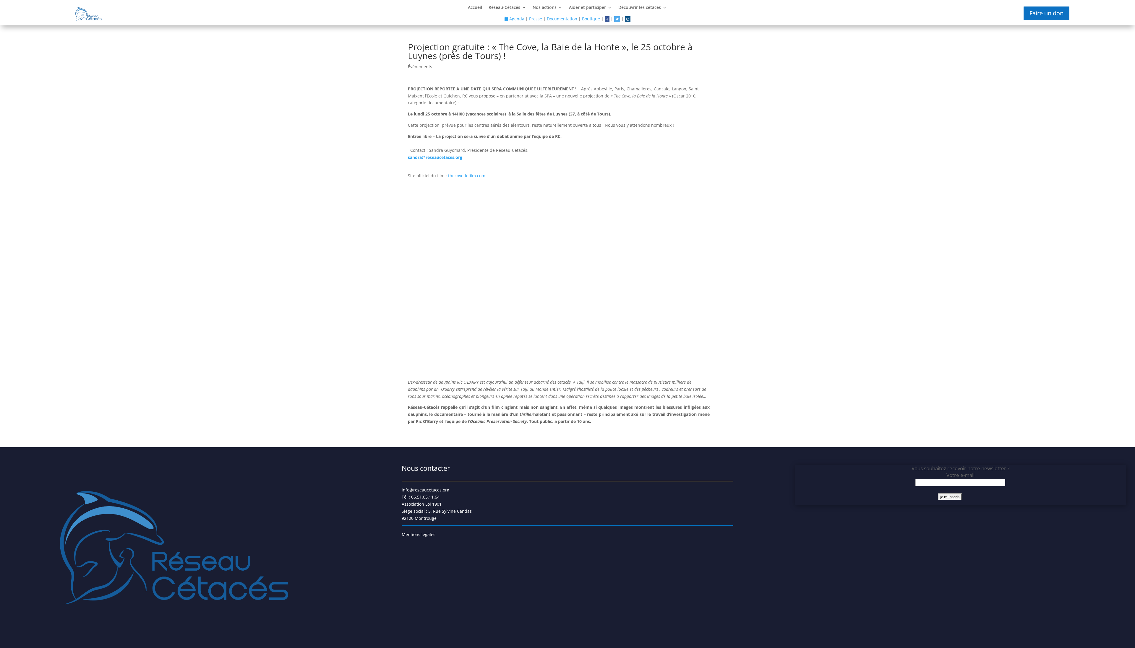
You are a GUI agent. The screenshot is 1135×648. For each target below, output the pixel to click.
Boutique (591, 19)
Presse (535, 19)
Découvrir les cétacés (639, 7)
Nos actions (545, 7)
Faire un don (1046, 13)
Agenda (516, 19)
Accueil (475, 7)
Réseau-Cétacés (504, 7)
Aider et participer (587, 7)
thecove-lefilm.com (466, 175)
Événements (420, 66)
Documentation (562, 19)
